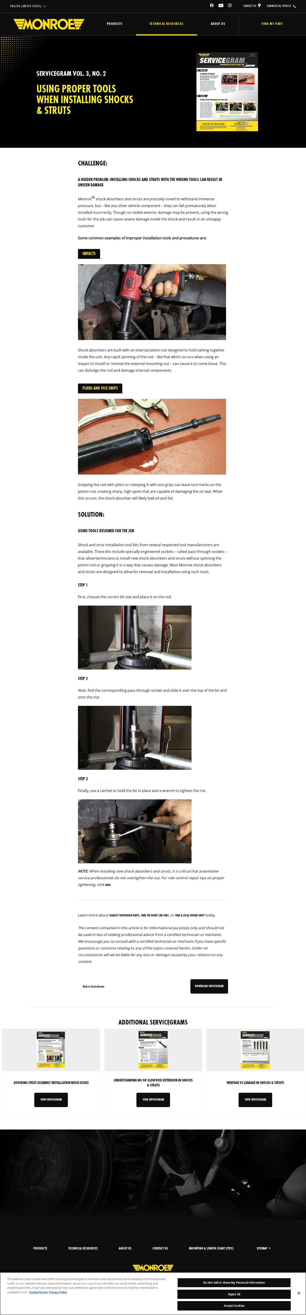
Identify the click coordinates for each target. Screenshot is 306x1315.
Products (114, 24)
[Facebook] (212, 6)
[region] (153, 1293)
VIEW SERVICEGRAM (51, 1099)
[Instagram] (230, 6)
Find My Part (272, 24)
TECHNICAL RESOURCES (83, 1248)
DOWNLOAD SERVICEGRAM (209, 986)
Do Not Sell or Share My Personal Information (234, 1282)
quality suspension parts (124, 915)
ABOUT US (125, 1248)
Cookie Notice (38, 1292)
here (107, 885)
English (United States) (25, 6)
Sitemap (262, 1248)
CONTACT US (249, 6)
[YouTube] (221, 6)
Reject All (234, 1294)
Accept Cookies (234, 1306)
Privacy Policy (58, 1292)
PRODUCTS (40, 1248)
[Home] (49, 24)
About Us (218, 24)
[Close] (299, 1293)
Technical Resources (166, 24)
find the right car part (155, 915)
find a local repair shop (189, 915)
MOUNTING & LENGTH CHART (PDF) (211, 1248)
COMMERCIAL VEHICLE (279, 6)
